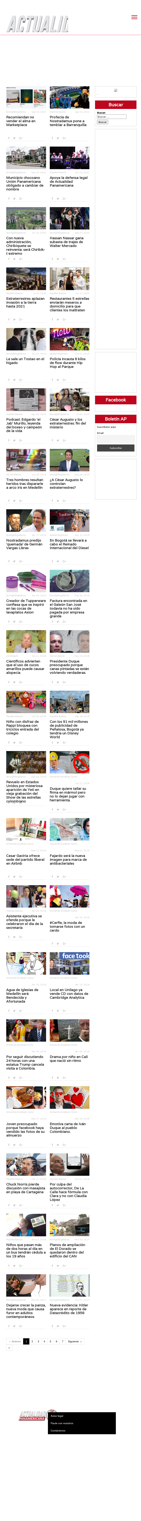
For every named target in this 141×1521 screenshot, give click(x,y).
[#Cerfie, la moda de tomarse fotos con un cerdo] (70, 896)
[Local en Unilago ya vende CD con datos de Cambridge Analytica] (70, 963)
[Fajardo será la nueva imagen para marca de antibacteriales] (70, 829)
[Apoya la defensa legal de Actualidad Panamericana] (70, 158)
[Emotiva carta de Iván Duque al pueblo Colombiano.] (70, 1097)
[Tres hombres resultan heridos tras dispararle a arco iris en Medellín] (26, 460)
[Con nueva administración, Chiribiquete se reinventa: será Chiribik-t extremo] (26, 218)
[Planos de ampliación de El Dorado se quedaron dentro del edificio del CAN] (70, 1225)
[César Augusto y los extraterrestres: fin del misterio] (70, 399)
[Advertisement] (70, 60)
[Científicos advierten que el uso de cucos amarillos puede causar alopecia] (26, 641)
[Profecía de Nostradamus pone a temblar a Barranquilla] (70, 97)
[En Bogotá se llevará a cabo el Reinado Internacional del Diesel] (70, 520)
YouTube (136, 3)
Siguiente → (75, 1341)
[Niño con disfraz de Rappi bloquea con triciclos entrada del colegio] (26, 702)
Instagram (127, 3)
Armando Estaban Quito (63, 776)
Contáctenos (58, 1430)
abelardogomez (59, 353)
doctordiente (13, 474)
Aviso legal (57, 1415)
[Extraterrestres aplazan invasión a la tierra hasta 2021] (26, 278)
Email (100, 433)
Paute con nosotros (62, 1423)
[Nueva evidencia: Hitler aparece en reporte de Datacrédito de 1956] (70, 1285)
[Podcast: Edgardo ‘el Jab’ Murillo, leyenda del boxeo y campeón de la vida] (26, 399)
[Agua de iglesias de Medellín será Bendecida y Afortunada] (26, 963)
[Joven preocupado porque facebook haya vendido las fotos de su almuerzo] (26, 1097)
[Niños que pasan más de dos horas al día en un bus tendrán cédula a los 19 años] (26, 1225)
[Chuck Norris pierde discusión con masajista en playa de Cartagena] (26, 1164)
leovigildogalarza (16, 111)
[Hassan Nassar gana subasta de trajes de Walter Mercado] (70, 218)
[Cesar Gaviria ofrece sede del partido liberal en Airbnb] (26, 829)
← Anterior (15, 1341)
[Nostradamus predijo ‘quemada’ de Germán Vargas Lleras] (26, 520)
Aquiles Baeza (58, 172)
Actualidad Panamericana (35, 21)
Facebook (108, 3)
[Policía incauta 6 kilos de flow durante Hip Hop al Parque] (70, 339)
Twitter (118, 3)
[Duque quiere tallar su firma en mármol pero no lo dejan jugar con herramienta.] (70, 762)
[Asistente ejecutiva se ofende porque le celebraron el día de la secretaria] (26, 896)
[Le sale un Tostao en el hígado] (26, 339)
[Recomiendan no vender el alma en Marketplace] (26, 97)
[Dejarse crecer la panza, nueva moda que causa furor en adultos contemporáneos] (26, 1285)
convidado (12, 655)
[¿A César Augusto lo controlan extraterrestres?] (70, 460)
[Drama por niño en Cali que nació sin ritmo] (70, 1030)
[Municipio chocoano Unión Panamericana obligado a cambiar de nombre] (26, 158)
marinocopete (58, 111)
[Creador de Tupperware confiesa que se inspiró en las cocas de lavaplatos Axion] (26, 581)
